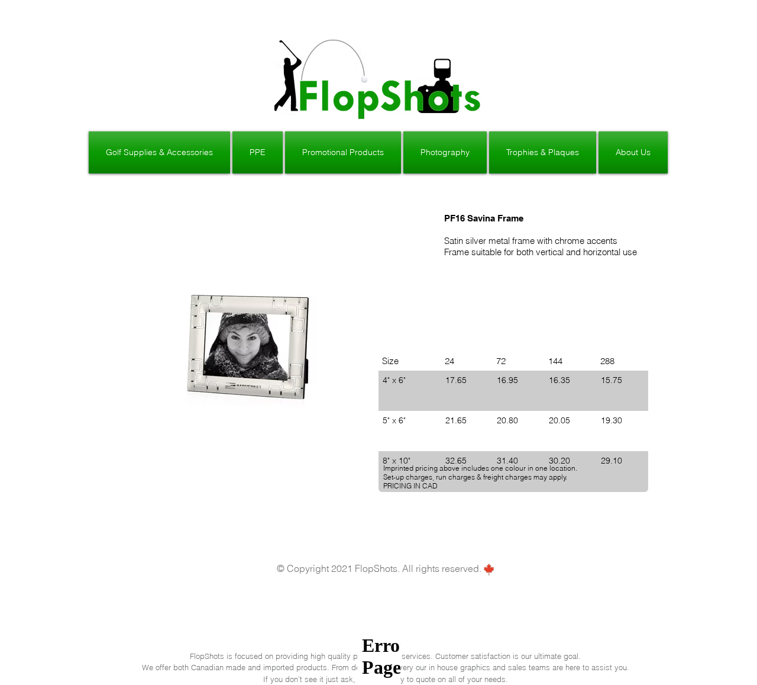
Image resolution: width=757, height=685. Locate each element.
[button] (160, 152)
